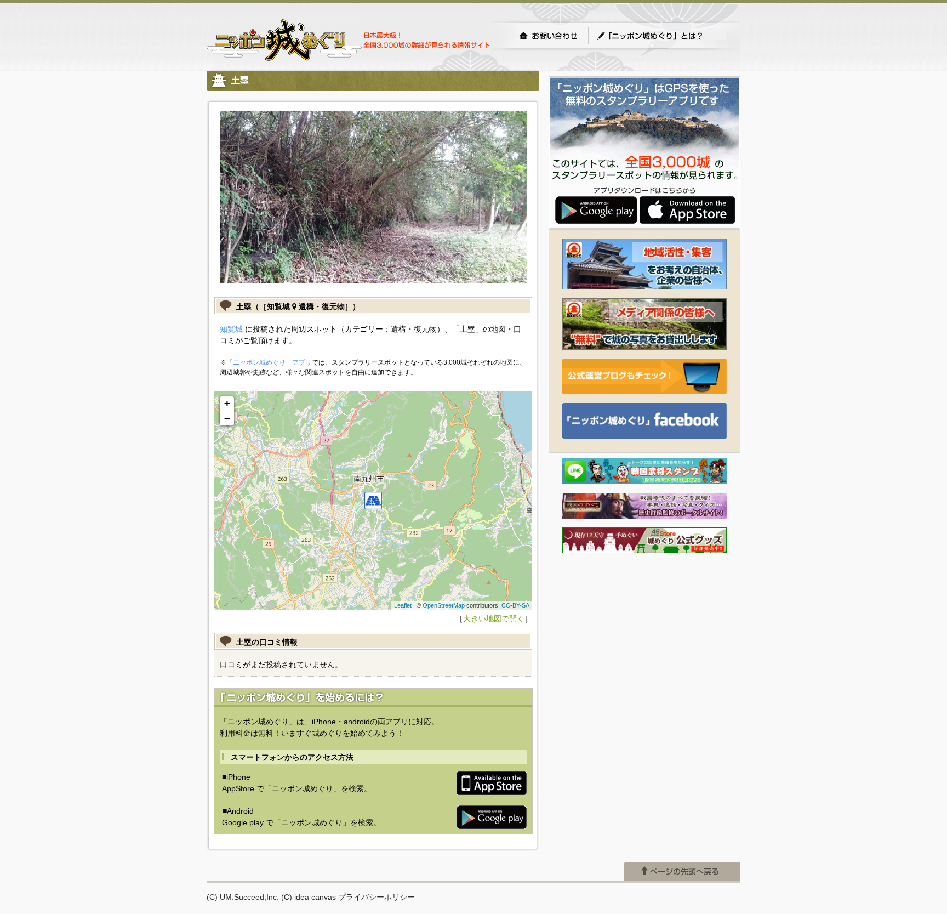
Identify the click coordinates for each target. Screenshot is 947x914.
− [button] (227, 418)
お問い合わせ (548, 35)
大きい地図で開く (493, 618)
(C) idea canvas (308, 897)
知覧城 (231, 329)
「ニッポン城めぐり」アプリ (269, 362)
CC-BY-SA (515, 605)
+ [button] (227, 403)
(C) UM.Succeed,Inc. (243, 897)
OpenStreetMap (444, 605)
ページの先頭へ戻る (682, 871)
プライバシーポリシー (376, 897)
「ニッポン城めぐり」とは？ (661, 35)
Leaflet (403, 605)
